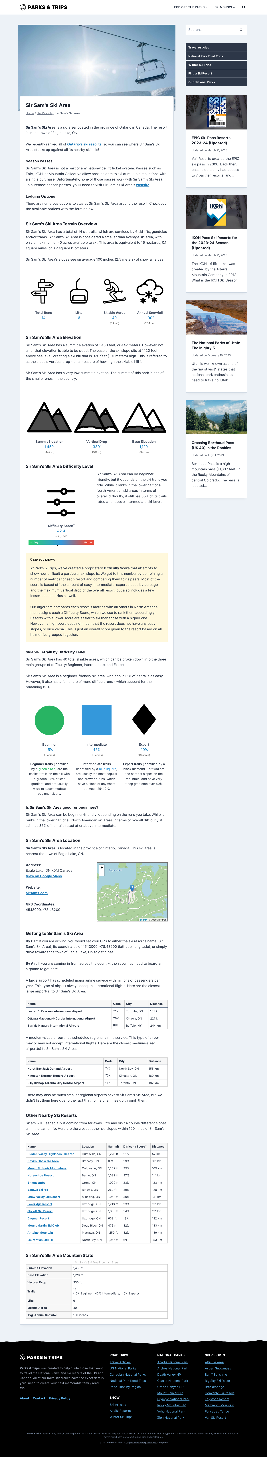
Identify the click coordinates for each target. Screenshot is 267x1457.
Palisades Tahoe (217, 1411)
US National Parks (123, 1368)
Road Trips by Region (125, 1387)
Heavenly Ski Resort (219, 1393)
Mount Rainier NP (170, 1393)
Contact (39, 1398)
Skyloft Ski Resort (39, 1211)
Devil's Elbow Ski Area (43, 1161)
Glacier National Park (172, 1381)
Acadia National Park (172, 1362)
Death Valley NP (169, 1374)
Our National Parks (201, 82)
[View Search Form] (243, 7)
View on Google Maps (44, 876)
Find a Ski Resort (200, 73)
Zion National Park (170, 1417)
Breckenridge (214, 1387)
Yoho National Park (171, 1411)
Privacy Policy (59, 1398)
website (142, 185)
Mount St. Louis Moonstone (46, 1168)
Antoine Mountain (40, 1232)
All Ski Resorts (120, 1411)
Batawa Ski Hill (37, 1189)
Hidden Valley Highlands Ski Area (50, 1154)
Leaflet (143, 919)
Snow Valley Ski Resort (43, 1197)
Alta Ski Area (214, 1362)
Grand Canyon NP (170, 1387)
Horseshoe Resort (40, 1175)
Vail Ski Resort (215, 1417)
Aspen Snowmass (218, 1368)
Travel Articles (198, 47)
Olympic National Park (173, 1399)
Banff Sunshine (216, 1374)
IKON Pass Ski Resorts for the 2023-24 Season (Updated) (214, 243)
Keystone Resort (217, 1399)
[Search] (240, 30)
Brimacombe (36, 1182)
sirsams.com (37, 893)
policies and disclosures (150, 1437)
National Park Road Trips (205, 56)
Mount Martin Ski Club (43, 1225)
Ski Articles (118, 1405)
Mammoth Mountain (219, 1405)
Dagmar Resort (38, 1218)
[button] (132, 888)
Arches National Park (172, 1368)
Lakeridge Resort (39, 1204)
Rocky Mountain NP (171, 1405)
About (24, 1398)
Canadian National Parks (128, 1374)
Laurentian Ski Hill (40, 1240)
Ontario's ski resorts (84, 144)
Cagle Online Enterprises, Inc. (141, 1442)
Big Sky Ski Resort (218, 1381)
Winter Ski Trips (199, 65)
